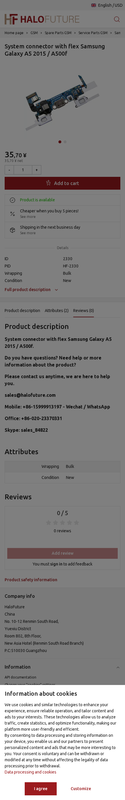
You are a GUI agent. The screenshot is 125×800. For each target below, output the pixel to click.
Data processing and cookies (30, 772)
